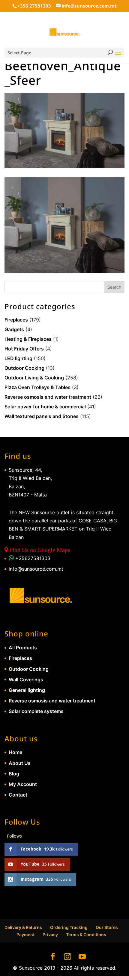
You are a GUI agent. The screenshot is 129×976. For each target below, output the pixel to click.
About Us (20, 763)
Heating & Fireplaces (28, 339)
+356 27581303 (34, 6)
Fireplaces (16, 320)
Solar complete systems (36, 711)
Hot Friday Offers (24, 349)
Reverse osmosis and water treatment (47, 397)
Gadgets (14, 329)
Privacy (50, 934)
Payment (25, 934)
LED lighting (18, 358)
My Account (23, 784)
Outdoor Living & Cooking (34, 378)
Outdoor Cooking (24, 368)
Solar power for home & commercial (45, 407)
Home (15, 752)
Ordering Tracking (69, 927)
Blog (14, 774)
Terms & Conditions (86, 934)
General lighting (27, 690)
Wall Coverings (26, 680)
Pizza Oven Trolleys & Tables (37, 387)
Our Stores (107, 927)
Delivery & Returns (23, 927)
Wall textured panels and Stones (41, 416)
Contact (18, 795)
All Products (23, 648)
